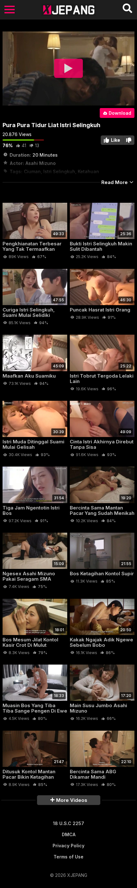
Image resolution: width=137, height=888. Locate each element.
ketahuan (88, 171)
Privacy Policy (68, 845)
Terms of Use (68, 856)
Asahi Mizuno (40, 163)
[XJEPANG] (68, 9)
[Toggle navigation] (9, 9)
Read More (115, 182)
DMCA (69, 834)
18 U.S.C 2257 (68, 823)
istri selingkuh (59, 171)
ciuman (32, 171)
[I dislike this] (128, 140)
